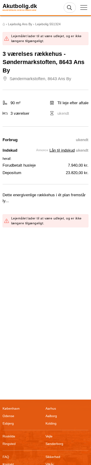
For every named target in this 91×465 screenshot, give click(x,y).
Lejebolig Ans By (20, 24)
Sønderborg (54, 444)
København (11, 408)
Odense (8, 416)
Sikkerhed (53, 457)
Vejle (49, 436)
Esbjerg (8, 423)
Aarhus (51, 408)
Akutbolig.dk (20, 6)
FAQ (6, 457)
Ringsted (9, 444)
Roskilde (9, 436)
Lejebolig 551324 (48, 24)
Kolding (51, 423)
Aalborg (51, 416)
